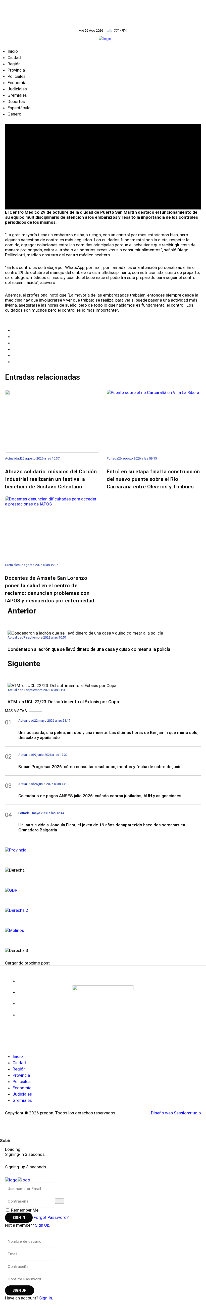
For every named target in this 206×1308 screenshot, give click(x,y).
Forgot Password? (51, 1217)
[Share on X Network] (14, 336)
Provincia (16, 70)
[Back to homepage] (17, 1179)
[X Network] (19, 995)
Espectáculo (19, 107)
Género (14, 114)
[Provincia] (103, 849)
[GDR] (103, 889)
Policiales (17, 76)
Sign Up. (42, 1225)
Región (14, 63)
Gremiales (17, 95)
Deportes (16, 101)
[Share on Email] (14, 355)
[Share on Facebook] (14, 330)
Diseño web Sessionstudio (176, 1112)
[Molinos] (103, 930)
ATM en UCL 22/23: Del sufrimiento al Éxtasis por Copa (64, 701)
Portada (112, 458)
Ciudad (14, 57)
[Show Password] (59, 1201)
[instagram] (19, 1017)
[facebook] (19, 983)
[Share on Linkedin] (14, 349)
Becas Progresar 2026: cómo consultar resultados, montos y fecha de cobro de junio (100, 766)
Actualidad (13, 458)
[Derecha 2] (103, 909)
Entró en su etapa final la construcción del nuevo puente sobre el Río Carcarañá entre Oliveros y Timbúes (153, 479)
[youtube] (19, 1006)
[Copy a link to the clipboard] (14, 361)
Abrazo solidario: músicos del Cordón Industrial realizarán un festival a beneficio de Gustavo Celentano (51, 479)
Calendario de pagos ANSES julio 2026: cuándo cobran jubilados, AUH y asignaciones (99, 795)
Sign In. (46, 1297)
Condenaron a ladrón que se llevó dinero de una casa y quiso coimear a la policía (89, 649)
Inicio (13, 51)
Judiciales (17, 88)
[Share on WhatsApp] (14, 342)
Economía (17, 82)
